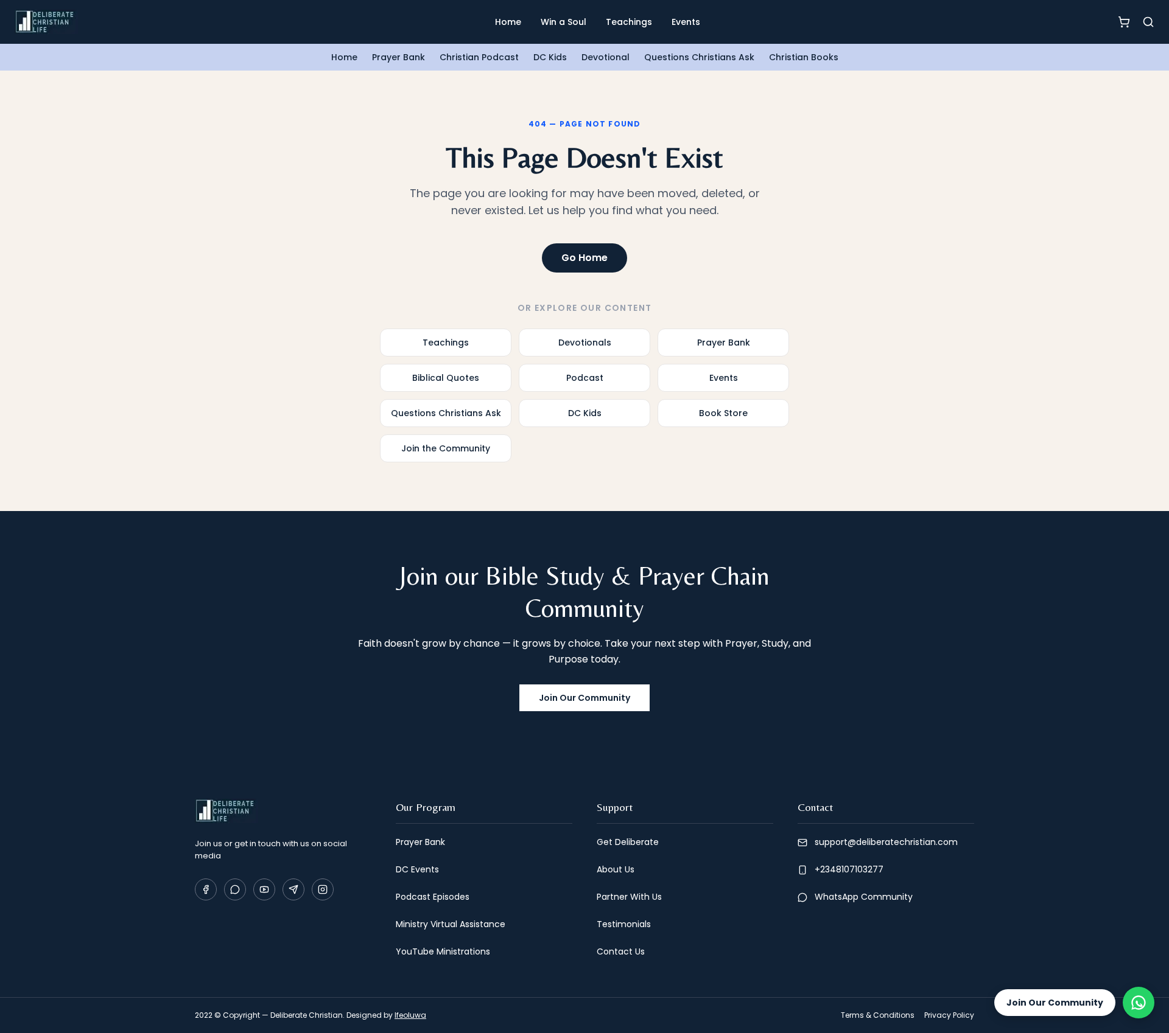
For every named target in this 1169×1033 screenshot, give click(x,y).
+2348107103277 (849, 869)
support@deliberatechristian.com (886, 842)
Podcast (584, 378)
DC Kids (550, 57)
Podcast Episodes (432, 897)
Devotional (605, 57)
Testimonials (624, 924)
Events (686, 22)
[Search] (1148, 22)
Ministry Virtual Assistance (450, 924)
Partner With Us (629, 897)
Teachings (629, 22)
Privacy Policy (949, 1015)
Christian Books (803, 57)
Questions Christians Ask (699, 57)
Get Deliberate (628, 842)
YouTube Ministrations (443, 951)
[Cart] (1124, 22)
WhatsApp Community (864, 897)
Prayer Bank (398, 57)
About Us (615, 869)
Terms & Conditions (877, 1015)
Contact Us (621, 951)
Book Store (723, 413)
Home (508, 22)
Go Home (584, 258)
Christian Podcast (479, 57)
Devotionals (584, 342)
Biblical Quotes (445, 378)
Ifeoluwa (410, 1015)
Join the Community (445, 448)
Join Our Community (584, 698)
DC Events (417, 869)
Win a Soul (563, 22)
